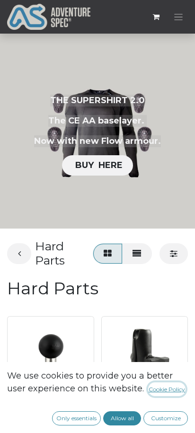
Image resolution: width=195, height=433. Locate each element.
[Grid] (107, 253)
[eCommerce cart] (156, 17)
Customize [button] (166, 418)
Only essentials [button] (76, 418)
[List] (137, 253)
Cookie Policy (167, 389)
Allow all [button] (122, 418)
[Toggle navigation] (178, 17)
